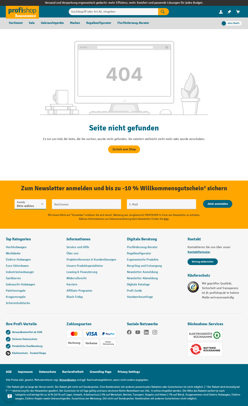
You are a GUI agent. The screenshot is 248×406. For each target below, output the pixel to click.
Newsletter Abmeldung (142, 278)
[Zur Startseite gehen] (22, 11)
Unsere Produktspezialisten (84, 266)
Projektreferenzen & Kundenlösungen (91, 260)
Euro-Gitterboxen (17, 266)
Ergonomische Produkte (142, 260)
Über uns (72, 253)
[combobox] (113, 11)
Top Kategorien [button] (18, 239)
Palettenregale (16, 291)
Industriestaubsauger (20, 272)
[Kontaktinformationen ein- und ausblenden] (10, 396)
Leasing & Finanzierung (81, 272)
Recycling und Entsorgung (144, 266)
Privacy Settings (129, 372)
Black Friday (74, 297)
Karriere (71, 284)
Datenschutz (47, 372)
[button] (154, 240)
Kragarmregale (16, 297)
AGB (9, 372)
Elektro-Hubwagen (18, 260)
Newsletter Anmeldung (142, 272)
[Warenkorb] (238, 12)
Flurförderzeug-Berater (142, 247)
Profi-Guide (134, 291)
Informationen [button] (78, 239)
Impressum (25, 372)
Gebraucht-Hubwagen (20, 284)
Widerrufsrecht (76, 278)
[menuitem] (221, 12)
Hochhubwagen (16, 247)
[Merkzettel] (229, 12)
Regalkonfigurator (139, 253)
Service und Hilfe (77, 247)
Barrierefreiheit (73, 372)
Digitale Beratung (142, 239)
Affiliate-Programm (79, 291)
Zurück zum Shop (124, 149)
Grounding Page (100, 372)
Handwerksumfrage (140, 297)
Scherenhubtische (18, 303)
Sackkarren (13, 278)
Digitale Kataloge (138, 284)
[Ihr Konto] (221, 11)
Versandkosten (67, 380)
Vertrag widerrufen (203, 261)
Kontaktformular (199, 252)
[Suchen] (163, 11)
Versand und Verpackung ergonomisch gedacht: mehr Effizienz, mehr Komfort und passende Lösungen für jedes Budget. (124, 3)
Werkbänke (13, 253)
